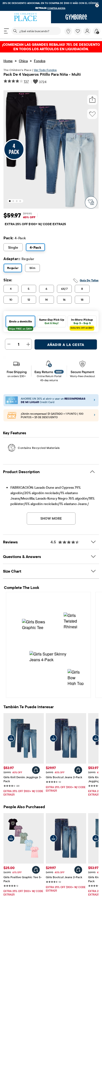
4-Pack (35, 247)
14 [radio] (46, 299)
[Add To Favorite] (92, 114)
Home (8, 61)
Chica (23, 61)
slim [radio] (32, 268)
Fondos (39, 61)
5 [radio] (28, 289)
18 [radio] (82, 299)
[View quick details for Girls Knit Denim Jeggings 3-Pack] (36, 770)
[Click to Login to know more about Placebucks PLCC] (95, 415)
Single (13, 247)
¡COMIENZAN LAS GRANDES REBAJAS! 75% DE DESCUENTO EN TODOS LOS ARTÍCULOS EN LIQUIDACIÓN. (51, 46)
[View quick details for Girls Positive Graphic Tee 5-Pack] (36, 870)
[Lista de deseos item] (78, 34)
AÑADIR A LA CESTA (65, 344)
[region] (51, 5)
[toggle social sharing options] (92, 99)
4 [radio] (11, 289)
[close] (97, 5)
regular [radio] (12, 268)
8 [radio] (82, 289)
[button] (78, 31)
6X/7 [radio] (64, 289)
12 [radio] (28, 299)
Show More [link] (51, 518)
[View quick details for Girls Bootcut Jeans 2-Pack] (78, 770)
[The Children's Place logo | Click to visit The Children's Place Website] (25, 17)
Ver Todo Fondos (45, 70)
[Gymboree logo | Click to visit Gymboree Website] (76, 17)
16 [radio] (64, 299)
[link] (68, 31)
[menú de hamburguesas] (6, 30)
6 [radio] (46, 289)
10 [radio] (10, 299)
